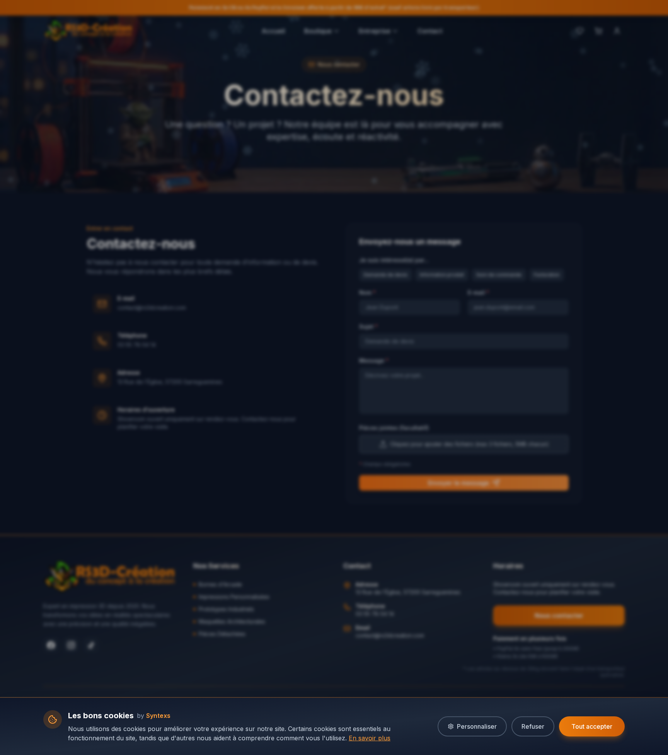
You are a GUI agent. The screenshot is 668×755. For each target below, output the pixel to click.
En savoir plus (369, 738)
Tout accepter (591, 726)
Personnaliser (477, 726)
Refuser (532, 726)
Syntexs (158, 715)
